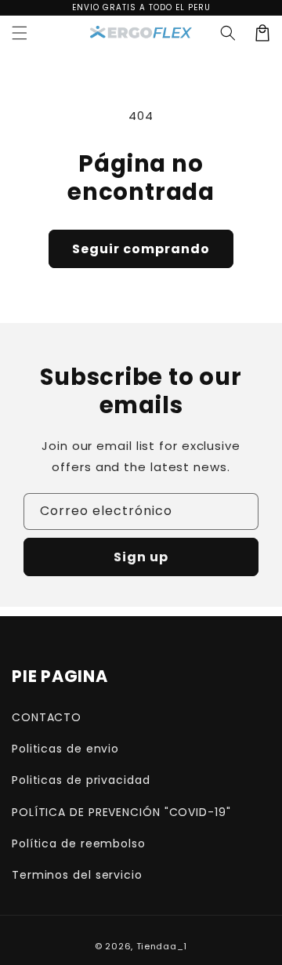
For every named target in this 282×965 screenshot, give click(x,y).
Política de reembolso (79, 843)
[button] (228, 33)
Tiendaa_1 (161, 946)
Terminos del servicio (77, 875)
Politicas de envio (65, 748)
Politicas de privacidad (81, 780)
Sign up (141, 557)
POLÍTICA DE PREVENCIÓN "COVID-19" (121, 812)
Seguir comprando (141, 249)
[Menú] (19, 33)
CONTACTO (46, 717)
